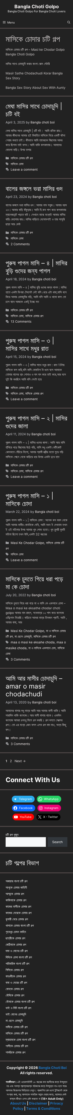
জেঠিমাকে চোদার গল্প (16, 944)
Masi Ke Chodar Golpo (27, 543)
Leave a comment (24, 169)
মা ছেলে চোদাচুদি (23, 636)
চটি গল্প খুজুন (12, 835)
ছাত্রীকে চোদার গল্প (15, 938)
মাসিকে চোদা (17, 164)
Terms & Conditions (43, 1108)
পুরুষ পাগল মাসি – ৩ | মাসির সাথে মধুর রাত (30, 344)
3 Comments (20, 659)
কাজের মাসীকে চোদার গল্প (18, 906)
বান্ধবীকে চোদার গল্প (16, 976)
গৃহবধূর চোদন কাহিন (16, 932)
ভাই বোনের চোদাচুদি (16, 1014)
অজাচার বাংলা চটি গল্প (16, 881)
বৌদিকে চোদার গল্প (15, 995)
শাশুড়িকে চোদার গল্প (15, 1052)
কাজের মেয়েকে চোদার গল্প (18, 913)
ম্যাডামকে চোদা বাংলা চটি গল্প (20, 1040)
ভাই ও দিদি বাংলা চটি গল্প (18, 1008)
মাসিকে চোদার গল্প (34, 316)
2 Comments (20, 244)
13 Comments (21, 321)
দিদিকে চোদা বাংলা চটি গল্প (19, 957)
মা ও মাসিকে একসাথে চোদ (42, 648)
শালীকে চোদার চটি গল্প (17, 1046)
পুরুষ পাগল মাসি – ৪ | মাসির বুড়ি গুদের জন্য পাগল (36, 267)
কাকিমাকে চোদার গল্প (16, 900)
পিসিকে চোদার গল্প (15, 970)
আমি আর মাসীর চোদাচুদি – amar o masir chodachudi (34, 686)
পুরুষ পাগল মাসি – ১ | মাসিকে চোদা (29, 499)
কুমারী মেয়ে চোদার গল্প (17, 919)
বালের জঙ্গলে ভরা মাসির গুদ (34, 188)
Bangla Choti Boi (53, 1068)
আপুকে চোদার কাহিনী (16, 887)
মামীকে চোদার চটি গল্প (17, 1027)
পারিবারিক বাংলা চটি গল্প (17, 963)
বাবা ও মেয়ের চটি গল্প (16, 982)
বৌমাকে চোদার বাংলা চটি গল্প (20, 1001)
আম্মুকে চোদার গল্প (15, 894)
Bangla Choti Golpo (36, 6)
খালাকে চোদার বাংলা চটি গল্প (20, 925)
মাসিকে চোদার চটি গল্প (22, 158)
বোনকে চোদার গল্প (15, 989)
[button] (69, 22)
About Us (18, 1103)
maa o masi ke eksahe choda (33, 642)
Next (20, 761)
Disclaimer (38, 1103)
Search (57, 842)
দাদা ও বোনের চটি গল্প (17, 951)
